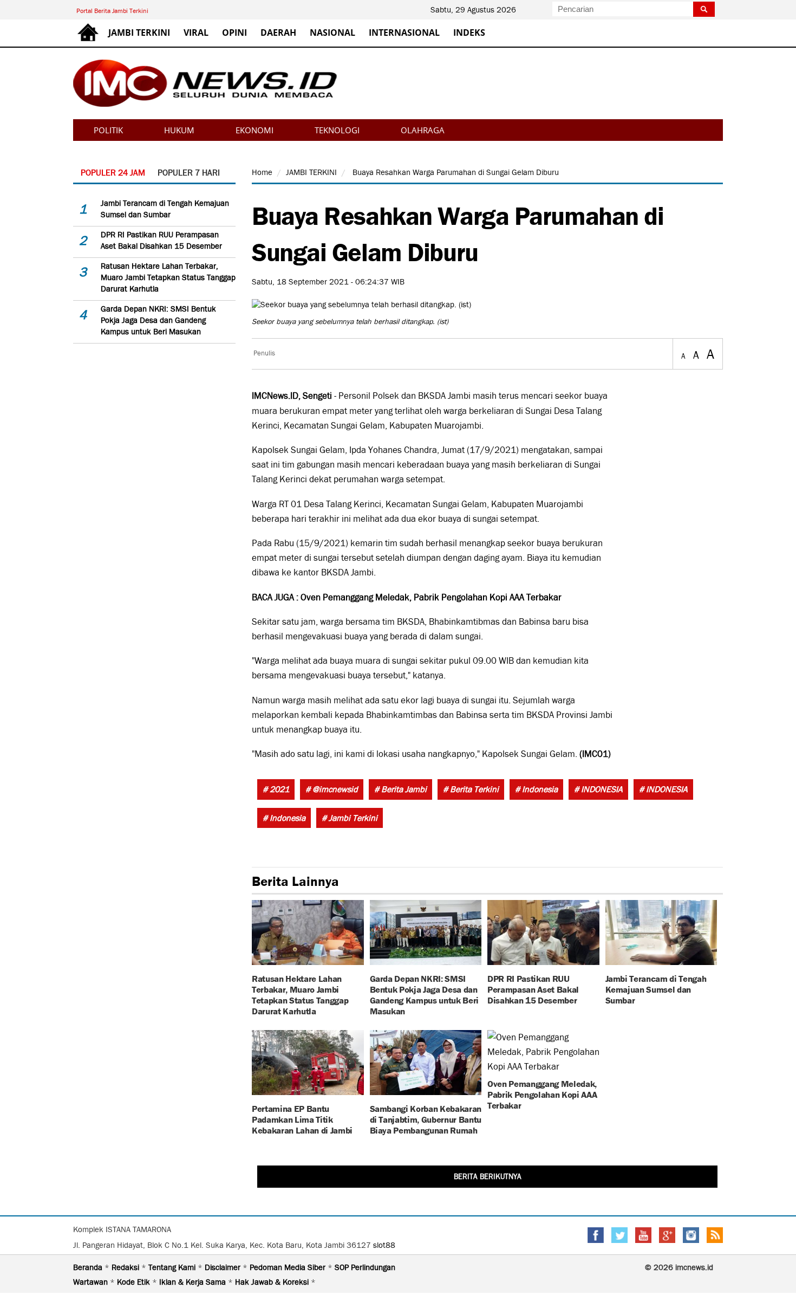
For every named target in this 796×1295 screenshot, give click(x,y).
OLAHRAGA (423, 130)
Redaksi (126, 1267)
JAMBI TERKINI (139, 32)
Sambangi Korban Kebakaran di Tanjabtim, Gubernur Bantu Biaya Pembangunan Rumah (426, 1118)
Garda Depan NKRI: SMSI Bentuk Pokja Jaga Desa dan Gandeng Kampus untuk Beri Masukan (158, 320)
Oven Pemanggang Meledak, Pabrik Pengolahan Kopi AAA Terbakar (431, 597)
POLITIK (108, 130)
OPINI (234, 32)
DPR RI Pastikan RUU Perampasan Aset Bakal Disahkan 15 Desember (533, 988)
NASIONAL (332, 32)
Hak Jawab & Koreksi (273, 1282)
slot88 (384, 1245)
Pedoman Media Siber (289, 1267)
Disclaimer (224, 1267)
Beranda (89, 1267)
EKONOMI (254, 130)
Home (262, 172)
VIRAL (196, 32)
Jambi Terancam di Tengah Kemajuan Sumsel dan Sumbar (656, 988)
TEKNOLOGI (337, 130)
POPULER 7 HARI (189, 172)
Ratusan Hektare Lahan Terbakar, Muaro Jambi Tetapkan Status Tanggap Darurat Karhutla (168, 277)
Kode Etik (134, 1282)
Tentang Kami (173, 1267)
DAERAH (278, 32)
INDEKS (469, 32)
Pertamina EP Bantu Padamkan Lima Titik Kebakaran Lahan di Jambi (302, 1118)
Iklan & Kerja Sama (193, 1282)
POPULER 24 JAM (113, 172)
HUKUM (179, 130)
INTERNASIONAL (404, 32)
